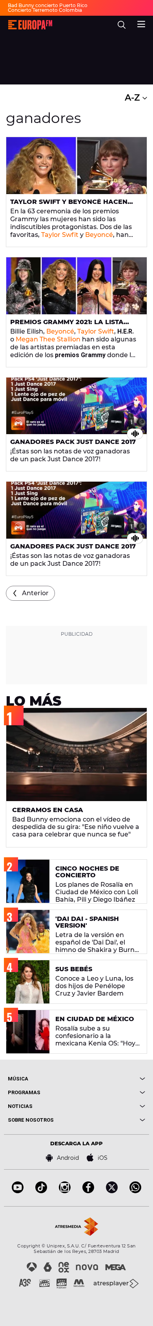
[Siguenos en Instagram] (65, 1191)
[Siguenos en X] (112, 1191)
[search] (122, 25)
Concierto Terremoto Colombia (45, 10)
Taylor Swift (95, 331)
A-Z (133, 97)
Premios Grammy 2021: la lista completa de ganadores (67, 325)
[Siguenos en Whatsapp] (135, 1191)
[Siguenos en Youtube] (18, 1191)
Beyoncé (99, 234)
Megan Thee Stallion (48, 339)
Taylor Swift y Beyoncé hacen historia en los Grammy (69, 205)
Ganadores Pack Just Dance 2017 (73, 442)
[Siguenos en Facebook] (88, 1191)
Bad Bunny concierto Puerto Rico (47, 5)
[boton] (110, 1078)
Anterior (35, 593)
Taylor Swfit (59, 234)
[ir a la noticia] (76, 165)
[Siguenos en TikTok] (41, 1191)
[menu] (141, 23)
